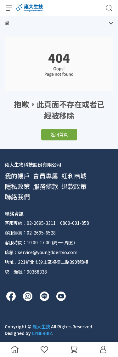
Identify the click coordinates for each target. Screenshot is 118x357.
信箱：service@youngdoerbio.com (41, 252)
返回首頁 (59, 134)
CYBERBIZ (42, 333)
